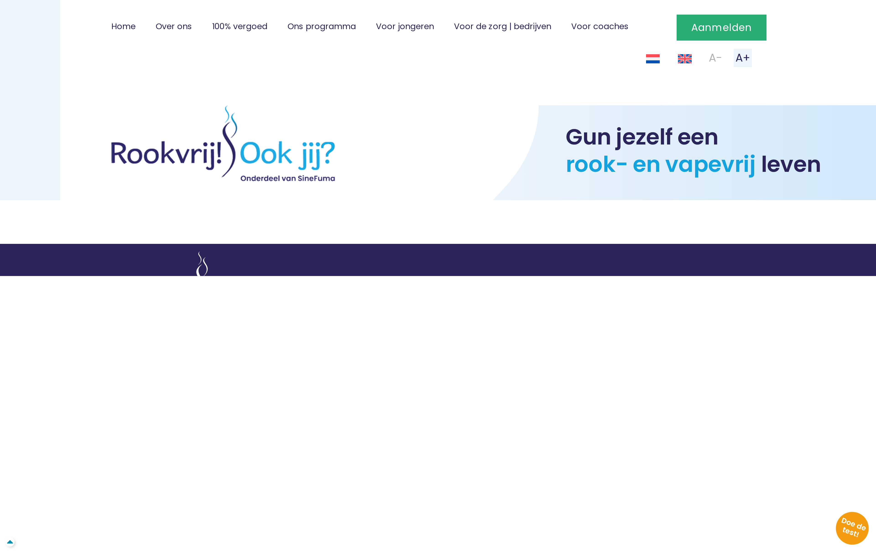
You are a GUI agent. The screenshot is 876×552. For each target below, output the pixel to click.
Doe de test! (854, 527)
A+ (742, 57)
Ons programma (321, 26)
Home (123, 26)
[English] (685, 58)
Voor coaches (600, 26)
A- (715, 57)
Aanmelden (721, 28)
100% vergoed (239, 26)
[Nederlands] (653, 58)
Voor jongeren (405, 26)
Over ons (174, 26)
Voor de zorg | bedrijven (502, 26)
